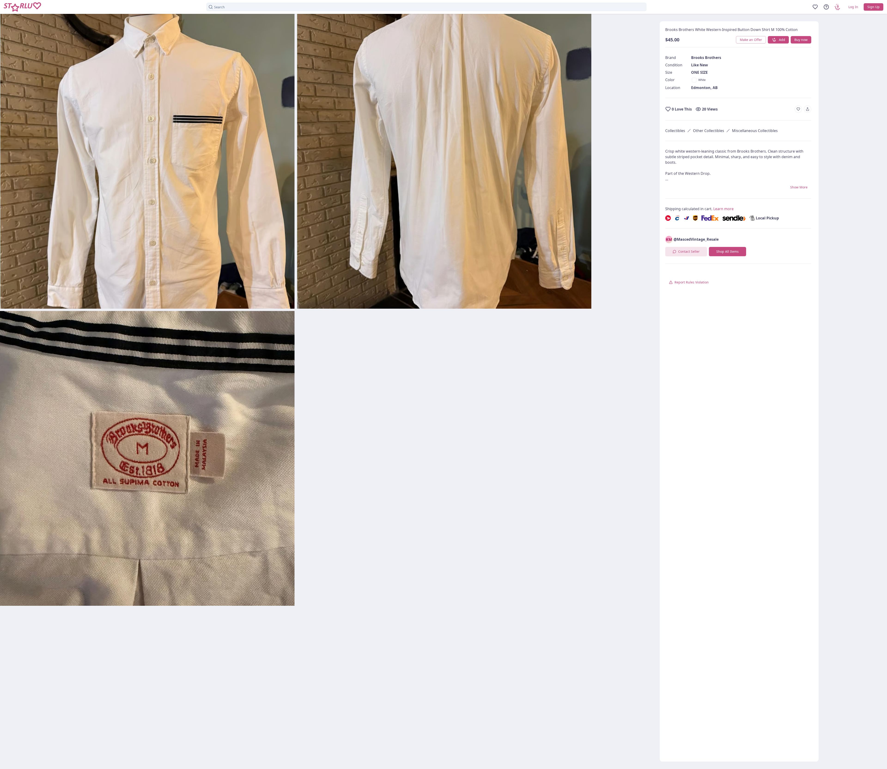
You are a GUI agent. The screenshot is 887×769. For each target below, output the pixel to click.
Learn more (723, 208)
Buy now (801, 39)
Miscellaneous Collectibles (755, 130)
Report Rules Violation (691, 282)
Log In (853, 7)
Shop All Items (727, 251)
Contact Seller (689, 251)
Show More (799, 187)
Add (782, 39)
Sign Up (873, 7)
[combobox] (426, 7)
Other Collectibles (708, 130)
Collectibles (675, 130)
